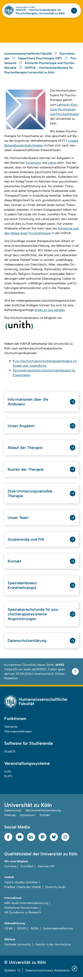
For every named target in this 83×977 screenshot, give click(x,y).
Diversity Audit (55, 887)
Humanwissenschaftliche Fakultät (28, 53)
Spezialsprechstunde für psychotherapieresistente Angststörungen (34, 614)
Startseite (10, 727)
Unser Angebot (21, 426)
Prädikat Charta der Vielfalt (22, 887)
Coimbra (10, 866)
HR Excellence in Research (22, 912)
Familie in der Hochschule (53, 944)
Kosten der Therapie (26, 469)
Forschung (33, 163)
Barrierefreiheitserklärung (43, 810)
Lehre (52, 163)
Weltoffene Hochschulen (21, 908)
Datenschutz (12, 810)
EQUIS (21, 928)
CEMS (8, 928)
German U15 (46, 866)
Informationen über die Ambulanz (28, 401)
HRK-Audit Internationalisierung (26, 903)
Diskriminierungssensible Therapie (30, 493)
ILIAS (7, 771)
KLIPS (8, 776)
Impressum (27, 815)
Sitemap (10, 815)
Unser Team (18, 517)
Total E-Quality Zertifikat (21, 882)
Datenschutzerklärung (27, 640)
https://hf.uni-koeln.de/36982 (25, 669)
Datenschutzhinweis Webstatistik (48, 970)
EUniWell (27, 866)
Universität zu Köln (25, 7)
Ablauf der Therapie (25, 447)
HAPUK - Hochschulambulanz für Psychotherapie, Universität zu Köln (40, 11)
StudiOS (9, 751)
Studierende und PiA (26, 539)
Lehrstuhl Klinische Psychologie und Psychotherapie (64, 109)
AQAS (35, 928)
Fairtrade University (17, 944)
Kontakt (14, 561)
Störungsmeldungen (18, 731)
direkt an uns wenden (49, 310)
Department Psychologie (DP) (40, 58)
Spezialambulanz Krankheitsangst (22, 585)
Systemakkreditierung (58, 928)
